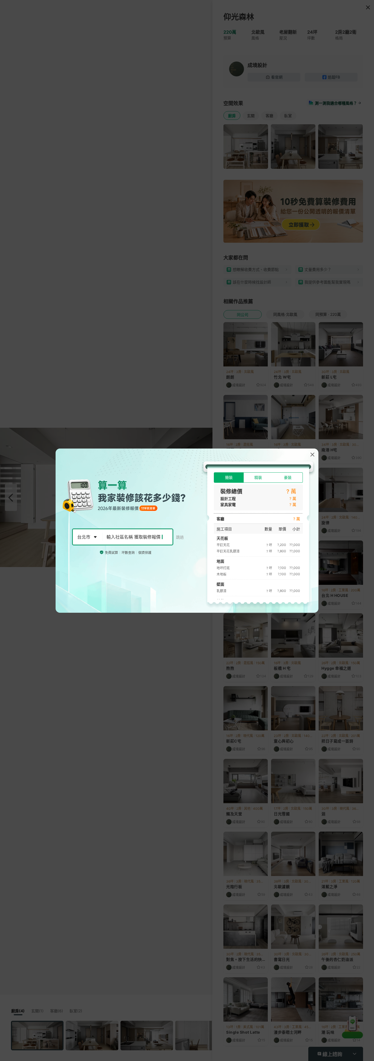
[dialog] (187, 531)
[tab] (229, 477)
